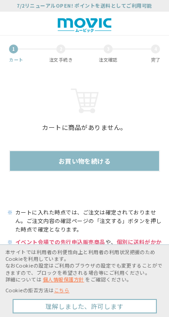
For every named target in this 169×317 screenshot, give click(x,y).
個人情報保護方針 (63, 279)
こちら (61, 290)
